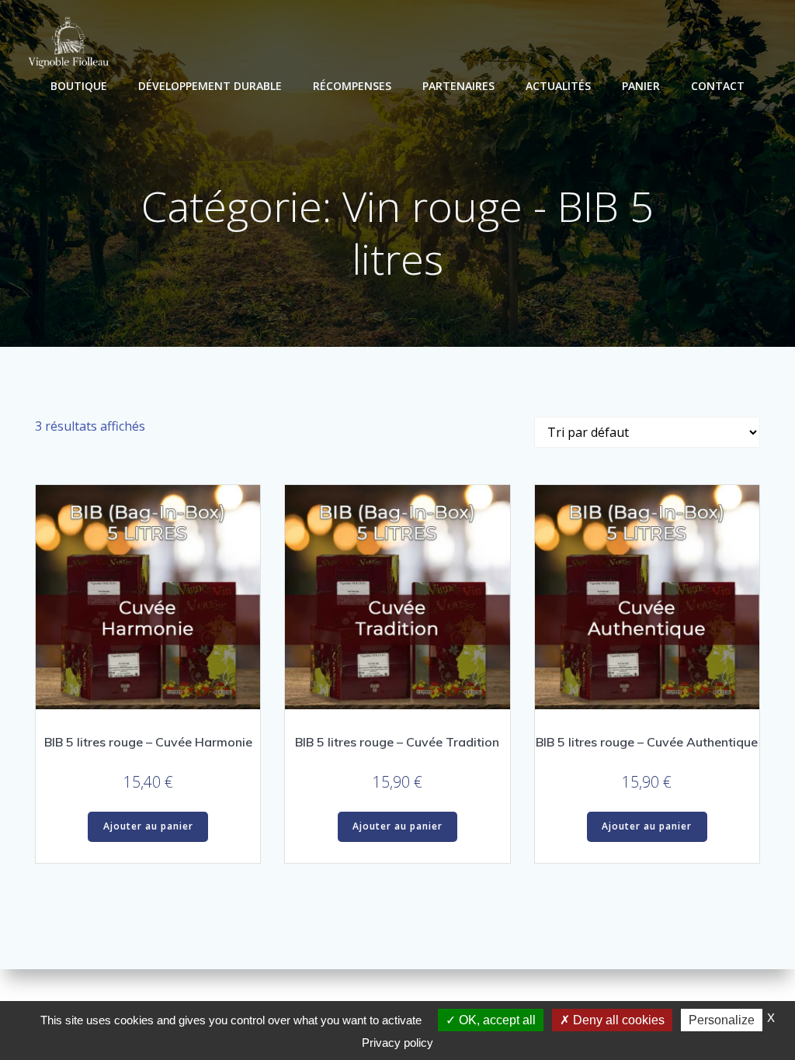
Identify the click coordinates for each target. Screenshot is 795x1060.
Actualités (558, 85)
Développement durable (210, 85)
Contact (718, 85)
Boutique (78, 85)
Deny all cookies (617, 1020)
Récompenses (352, 85)
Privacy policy (397, 1042)
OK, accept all (496, 1020)
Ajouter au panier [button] (148, 826)
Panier (641, 85)
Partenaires (458, 85)
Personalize (722, 1020)
